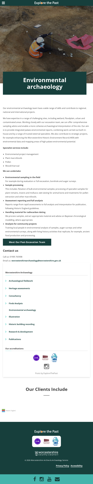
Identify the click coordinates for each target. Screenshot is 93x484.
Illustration (14, 316)
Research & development (21, 331)
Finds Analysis (16, 303)
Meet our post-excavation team (27, 242)
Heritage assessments (19, 288)
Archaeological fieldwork (21, 281)
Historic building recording (22, 324)
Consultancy (15, 296)
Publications (15, 339)
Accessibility (76, 465)
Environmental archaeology (22, 310)
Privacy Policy (62, 465)
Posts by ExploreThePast (46, 373)
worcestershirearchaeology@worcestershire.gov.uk (36, 260)
